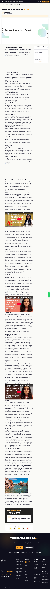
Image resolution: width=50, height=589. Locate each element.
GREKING (18, 510)
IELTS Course (36, 564)
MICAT (26, 574)
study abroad (13, 510)
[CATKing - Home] (2, 1)
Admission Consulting (35, 568)
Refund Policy (47, 587)
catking (8, 510)
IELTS (12, 4)
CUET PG (26, 578)
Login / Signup (44, 576)
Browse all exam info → (27, 562)
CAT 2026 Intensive (19, 564)
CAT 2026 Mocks (19, 568)
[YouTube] (4, 577)
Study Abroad (21, 1)
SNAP (26, 565)
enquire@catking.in (11, 574)
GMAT (10, 4)
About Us (43, 561)
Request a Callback (29, 547)
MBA (4, 4)
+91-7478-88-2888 (9, 571)
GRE (7, 4)
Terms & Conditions (41, 587)
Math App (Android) (45, 582)
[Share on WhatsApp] (17, 513)
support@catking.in (4, 574)
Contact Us (44, 564)
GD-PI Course (18, 579)
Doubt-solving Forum (37, 574)
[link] (3, 560)
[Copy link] (19, 513)
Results (14, 1)
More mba (41, 54)
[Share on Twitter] (12, 513)
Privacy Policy (35, 587)
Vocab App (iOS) (44, 577)
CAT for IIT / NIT (18, 575)
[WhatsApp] (2, 577)
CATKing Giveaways (37, 581)
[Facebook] (9, 577)
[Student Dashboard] (38, 1)
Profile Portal (44, 574)
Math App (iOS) (44, 580)
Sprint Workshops (36, 572)
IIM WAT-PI (18, 578)
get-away (11, 75)
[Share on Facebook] (10, 513)
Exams (6, 1)
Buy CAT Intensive (45, 1)
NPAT (26, 577)
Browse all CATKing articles (41, 61)
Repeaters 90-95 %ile (19, 572)
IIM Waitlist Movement (35, 578)
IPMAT (26, 575)
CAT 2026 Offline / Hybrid (19, 566)
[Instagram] (6, 577)
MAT (25, 571)
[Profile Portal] (40, 1)
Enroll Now (19, 547)
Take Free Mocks (36, 579)
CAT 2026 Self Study (19, 561)
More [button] (16, 1)
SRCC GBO (26, 580)
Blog (2, 4)
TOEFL (15, 4)
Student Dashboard (45, 573)
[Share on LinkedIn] (14, 513)
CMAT (26, 568)
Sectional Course (19, 576)
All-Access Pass (36, 575)
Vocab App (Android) (45, 579)
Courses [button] (9, 1)
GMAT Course (36, 561)
